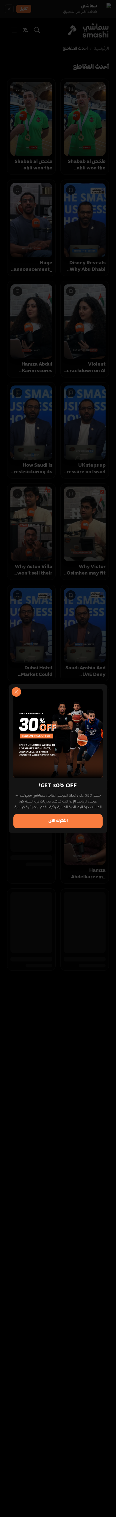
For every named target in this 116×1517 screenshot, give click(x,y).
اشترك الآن (58, 821)
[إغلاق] (16, 692)
